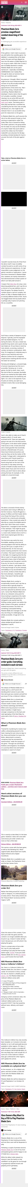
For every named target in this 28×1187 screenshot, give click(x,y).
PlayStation (18, 630)
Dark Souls (4, 102)
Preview (24, 630)
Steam (23, 1089)
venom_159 (4, 976)
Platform (12, 1109)
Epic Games (17, 1089)
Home (3, 22)
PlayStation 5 (9, 630)
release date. (14, 1154)
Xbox (18, 1109)
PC (14, 630)
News (7, 650)
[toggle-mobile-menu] (26, 2)
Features (8, 22)
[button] (26, 49)
